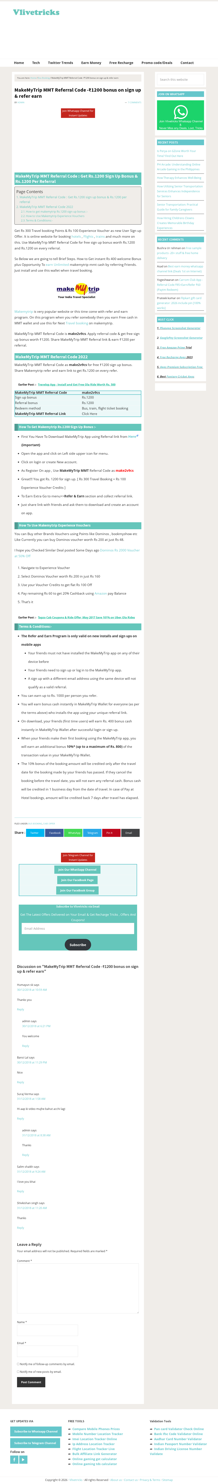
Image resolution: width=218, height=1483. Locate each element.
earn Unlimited (57, 264)
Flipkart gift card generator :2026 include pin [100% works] (179, 303)
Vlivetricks (35, 11)
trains (100, 236)
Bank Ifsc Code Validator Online (178, 1434)
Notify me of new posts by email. (40, 1372)
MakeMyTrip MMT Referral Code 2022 (46, 207)
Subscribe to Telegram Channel (35, 1443)
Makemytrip (23, 311)
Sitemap (167, 1480)
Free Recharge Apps (173, 357)
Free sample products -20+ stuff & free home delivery (179, 253)
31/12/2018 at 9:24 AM (31, 1172)
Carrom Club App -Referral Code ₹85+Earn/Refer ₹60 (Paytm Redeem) (180, 285)
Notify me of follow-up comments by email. (47, 1364)
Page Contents (29, 191)
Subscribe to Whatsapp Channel (36, 1431)
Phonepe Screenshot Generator (180, 328)
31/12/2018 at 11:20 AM (32, 1208)
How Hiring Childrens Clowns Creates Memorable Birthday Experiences (175, 223)
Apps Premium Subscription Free (181, 367)
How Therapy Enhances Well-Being (179, 178)
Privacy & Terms (150, 1480)
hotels (76, 236)
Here (132, 436)
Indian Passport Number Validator (180, 1444)
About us (116, 1480)
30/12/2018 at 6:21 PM (36, 1026)
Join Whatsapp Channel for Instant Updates (78, 113)
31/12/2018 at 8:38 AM (36, 1135)
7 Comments (134, 102)
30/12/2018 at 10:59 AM (32, 990)
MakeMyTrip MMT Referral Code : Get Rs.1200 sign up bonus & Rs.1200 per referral (73, 199)
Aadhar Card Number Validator (178, 1439)
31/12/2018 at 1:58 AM (31, 1099)
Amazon (101, 593)
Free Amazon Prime (172, 347)
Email (21, 1343)
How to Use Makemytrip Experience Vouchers (55, 216)
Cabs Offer (49, 823)
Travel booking (77, 323)
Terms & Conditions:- (39, 220)
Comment (24, 1261)
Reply (20, 1009)
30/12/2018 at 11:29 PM (32, 1062)
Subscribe (78, 944)
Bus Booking (35, 823)
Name (22, 1322)
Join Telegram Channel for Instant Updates (78, 857)
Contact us (131, 1480)
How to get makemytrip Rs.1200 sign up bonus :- (57, 211)
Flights (88, 236)
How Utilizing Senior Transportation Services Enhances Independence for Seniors (180, 191)
